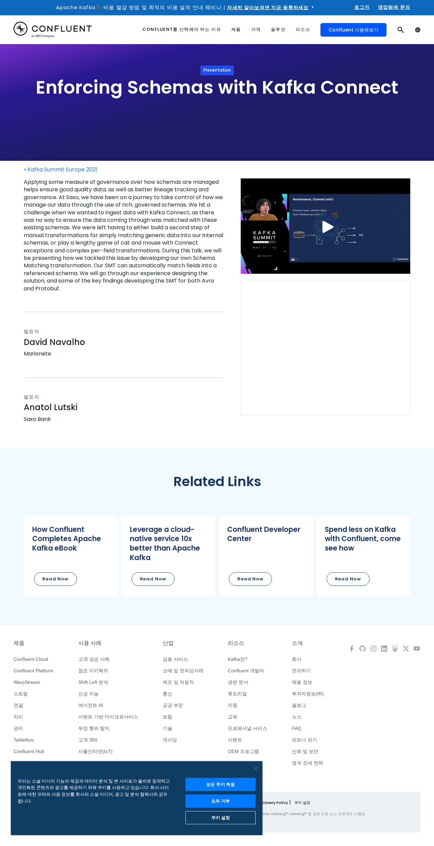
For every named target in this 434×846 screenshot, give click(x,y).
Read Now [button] (55, 579)
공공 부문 (173, 705)
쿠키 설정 (302, 802)
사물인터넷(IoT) (95, 751)
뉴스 (296, 716)
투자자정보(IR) (308, 693)
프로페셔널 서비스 (247, 728)
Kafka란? (238, 659)
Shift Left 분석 (93, 682)
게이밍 (170, 740)
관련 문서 (238, 682)
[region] (136, 798)
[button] (71, 556)
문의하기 (301, 670)
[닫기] (256, 769)
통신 (167, 693)
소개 (297, 643)
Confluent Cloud (31, 659)
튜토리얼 (237, 693)
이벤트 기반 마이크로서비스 (108, 716)
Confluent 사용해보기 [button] (353, 29)
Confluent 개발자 (246, 670)
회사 (296, 659)
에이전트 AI (90, 705)
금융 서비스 (175, 659)
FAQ (296, 728)
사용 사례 (89, 643)
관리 (18, 728)
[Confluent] (53, 30)
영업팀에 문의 (394, 7)
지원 (232, 705)
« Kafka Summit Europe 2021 (60, 169)
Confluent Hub (29, 751)
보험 (167, 716)
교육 (232, 716)
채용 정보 (302, 682)
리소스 (236, 643)
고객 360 (87, 740)
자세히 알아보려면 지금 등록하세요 (268, 7)
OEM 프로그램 (243, 751)
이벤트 (235, 740)
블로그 (299, 705)
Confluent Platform (34, 670)
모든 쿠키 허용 (220, 784)
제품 (19, 643)
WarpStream (27, 682)
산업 (168, 643)
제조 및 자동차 (178, 682)
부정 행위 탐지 (94, 728)
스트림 (21, 693)
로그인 (362, 7)
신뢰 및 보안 (305, 751)
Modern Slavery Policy (266, 802)
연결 (18, 705)
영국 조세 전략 (307, 763)
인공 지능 (88, 693)
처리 (18, 716)
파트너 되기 (304, 740)
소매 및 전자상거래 (183, 670)
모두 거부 (220, 801)
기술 (167, 728)
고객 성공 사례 (94, 659)
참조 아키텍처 (93, 670)
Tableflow (24, 740)
